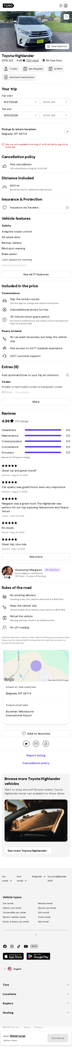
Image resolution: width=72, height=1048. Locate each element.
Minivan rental (45, 903)
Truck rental (44, 917)
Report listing (36, 755)
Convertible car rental (14, 912)
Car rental (8, 903)
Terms (27, 1027)
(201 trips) (32, 60)
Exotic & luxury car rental (16, 921)
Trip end (6, 109)
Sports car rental (47, 908)
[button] (63, 5)
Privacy (38, 1027)
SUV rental (43, 912)
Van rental (43, 921)
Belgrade (37, 876)
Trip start (7, 95)
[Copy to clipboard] (46, 744)
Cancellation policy (36, 763)
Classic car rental (12, 908)
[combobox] (67, 131)
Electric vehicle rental (14, 917)
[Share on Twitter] (26, 744)
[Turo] (8, 6)
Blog (34, 946)
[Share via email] (36, 744)
